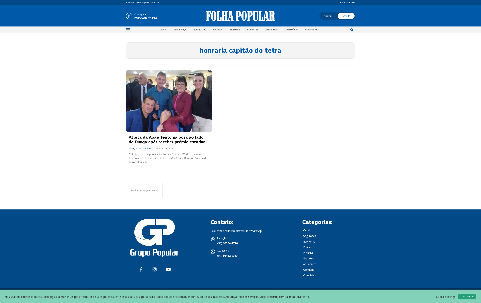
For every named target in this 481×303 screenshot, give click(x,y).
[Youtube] (168, 270)
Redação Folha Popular (140, 148)
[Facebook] (141, 270)
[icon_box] (141, 16)
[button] (352, 30)
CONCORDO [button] (467, 296)
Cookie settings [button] (445, 296)
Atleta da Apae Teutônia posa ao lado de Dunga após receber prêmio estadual (168, 139)
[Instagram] (154, 270)
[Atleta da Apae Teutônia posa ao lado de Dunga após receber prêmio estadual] (169, 101)
